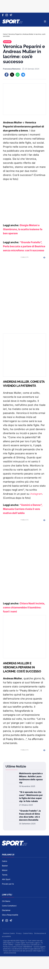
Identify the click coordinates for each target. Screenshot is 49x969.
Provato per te (8, 884)
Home (5, 34)
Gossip (7, 42)
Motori (4, 870)
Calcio (4, 861)
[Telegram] (11, 15)
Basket (5, 866)
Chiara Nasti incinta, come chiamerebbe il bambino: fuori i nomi (24, 607)
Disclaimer (6, 910)
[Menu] (44, 21)
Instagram (36, 493)
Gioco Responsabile (10, 915)
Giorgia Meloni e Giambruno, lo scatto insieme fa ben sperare (22, 229)
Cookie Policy (28, 933)
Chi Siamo (6, 901)
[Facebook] (3, 15)
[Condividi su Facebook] (7, 75)
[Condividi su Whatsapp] (18, 75)
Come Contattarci (9, 906)
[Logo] (13, 21)
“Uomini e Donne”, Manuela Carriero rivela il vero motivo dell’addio (22, 509)
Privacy (19, 933)
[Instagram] (7, 15)
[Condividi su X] (12, 75)
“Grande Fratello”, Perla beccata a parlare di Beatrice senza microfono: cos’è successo (24, 246)
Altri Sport (6, 879)
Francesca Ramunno (12, 69)
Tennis (4, 875)
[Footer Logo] (24, 843)
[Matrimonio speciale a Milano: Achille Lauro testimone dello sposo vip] (11, 780)
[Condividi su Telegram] (23, 75)
